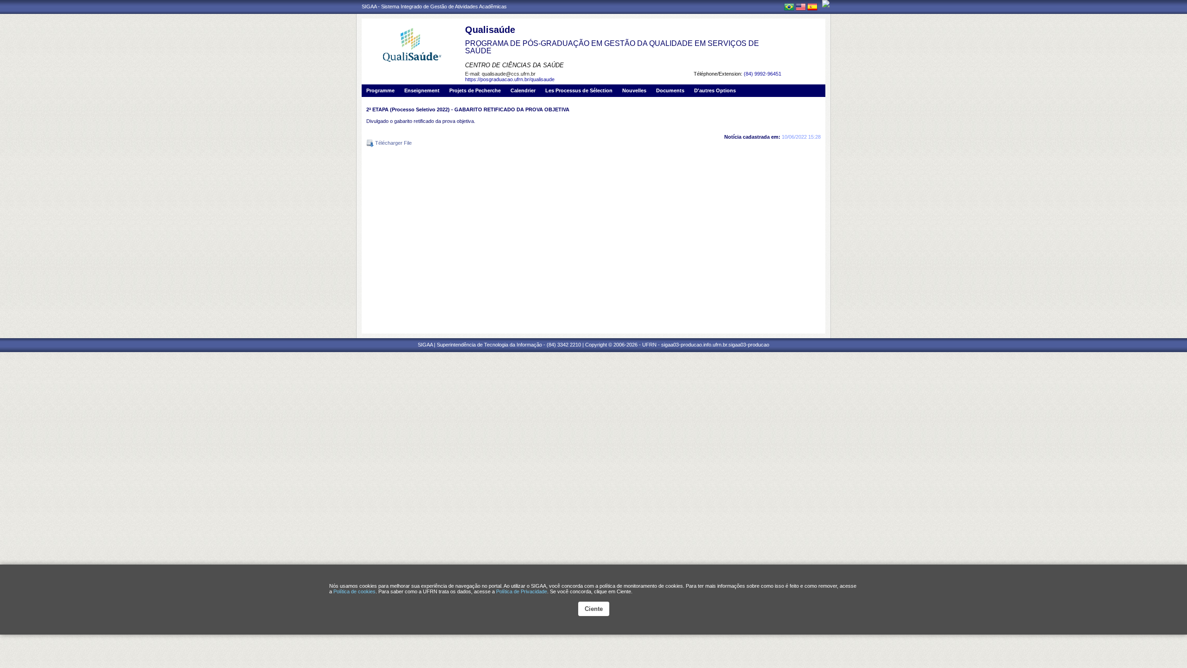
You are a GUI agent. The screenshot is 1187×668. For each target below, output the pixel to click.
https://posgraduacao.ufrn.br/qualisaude (510, 79)
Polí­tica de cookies (354, 591)
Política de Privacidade (521, 591)
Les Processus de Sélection (579, 90)
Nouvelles (634, 90)
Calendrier (523, 90)
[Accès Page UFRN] (826, 3)
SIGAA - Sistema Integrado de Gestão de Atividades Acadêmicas (434, 6)
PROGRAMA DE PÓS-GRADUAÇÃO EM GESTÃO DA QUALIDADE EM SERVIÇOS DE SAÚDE (612, 47)
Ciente (594, 608)
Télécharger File (393, 143)
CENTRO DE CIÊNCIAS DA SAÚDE (514, 65)
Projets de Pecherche (475, 90)
